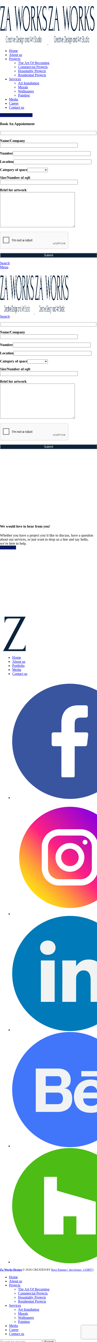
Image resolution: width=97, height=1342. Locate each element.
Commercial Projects (33, 67)
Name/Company (12, 141)
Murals (23, 87)
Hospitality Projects (32, 71)
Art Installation (28, 83)
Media (16, 670)
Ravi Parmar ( (59, 1269)
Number (6, 153)
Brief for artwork (13, 190)
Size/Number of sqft (15, 178)
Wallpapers (26, 91)
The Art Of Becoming (33, 63)
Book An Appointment (16, 115)
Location (7, 162)
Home (16, 657)
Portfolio (18, 666)
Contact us (19, 674)
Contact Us (8, 547)
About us (18, 661)
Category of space (13, 170)
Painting (24, 95)
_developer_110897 (80, 1269)
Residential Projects (32, 75)
